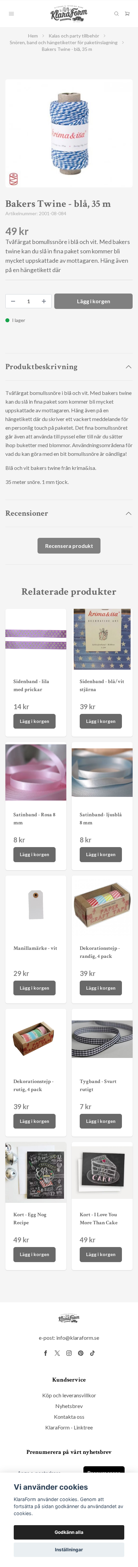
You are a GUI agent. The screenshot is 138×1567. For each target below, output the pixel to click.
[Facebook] (45, 1353)
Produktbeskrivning (41, 366)
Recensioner (26, 513)
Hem (33, 35)
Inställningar (69, 1549)
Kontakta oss (69, 1416)
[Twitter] (57, 1353)
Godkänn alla (69, 1532)
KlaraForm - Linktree (69, 1427)
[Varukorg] (127, 13)
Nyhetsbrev (69, 1406)
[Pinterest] (80, 1353)
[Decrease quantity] (13, 301)
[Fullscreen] (69, 133)
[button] (121, 136)
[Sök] (116, 13)
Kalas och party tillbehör (74, 35)
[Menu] (11, 13)
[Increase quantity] (44, 301)
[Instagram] (69, 1353)
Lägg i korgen (34, 721)
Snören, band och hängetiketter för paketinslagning (64, 42)
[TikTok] (92, 1353)
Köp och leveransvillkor (69, 1395)
